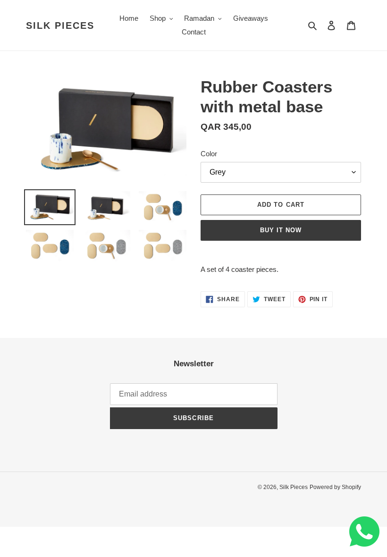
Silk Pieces (60, 25)
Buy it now (281, 230)
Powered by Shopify (335, 487)
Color (209, 154)
